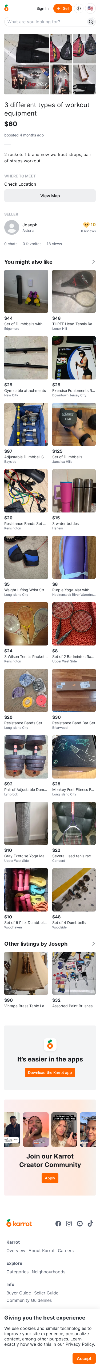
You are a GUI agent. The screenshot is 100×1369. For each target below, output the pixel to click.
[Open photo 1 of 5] (26, 64)
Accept (84, 1358)
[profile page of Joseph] (11, 227)
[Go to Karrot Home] (19, 1223)
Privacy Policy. (80, 1344)
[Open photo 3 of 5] (84, 48)
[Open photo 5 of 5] (84, 79)
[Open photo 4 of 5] (61, 79)
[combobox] (45, 21)
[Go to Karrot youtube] (80, 1223)
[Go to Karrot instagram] (69, 1223)
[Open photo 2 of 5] (61, 48)
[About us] (78, 8)
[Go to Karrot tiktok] (90, 1223)
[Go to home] (6, 8)
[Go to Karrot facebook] (58, 1223)
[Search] (91, 21)
